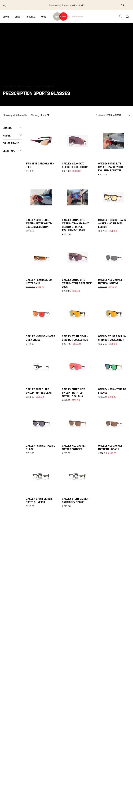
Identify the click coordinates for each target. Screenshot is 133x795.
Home (5, 86)
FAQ (4, 5)
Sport (13, 86)
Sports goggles (25, 86)
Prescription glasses (44, 86)
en (122, 5)
